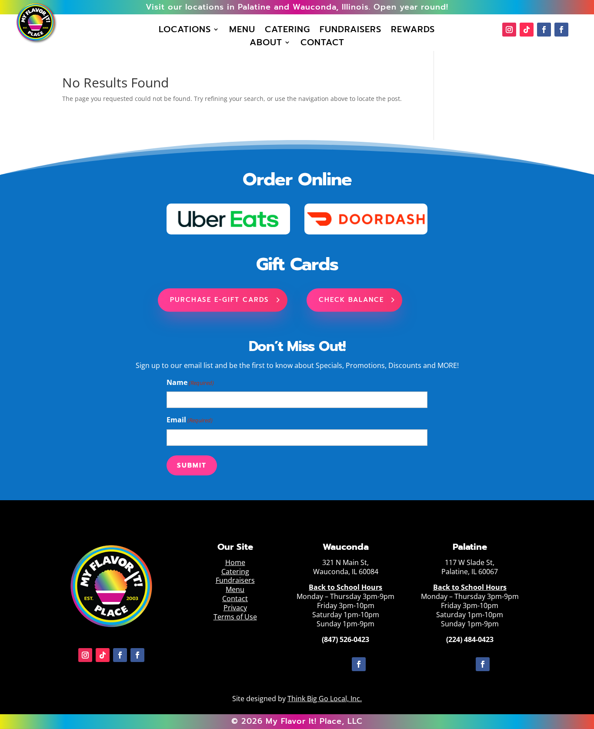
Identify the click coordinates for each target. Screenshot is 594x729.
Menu (242, 31)
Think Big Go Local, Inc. (324, 698)
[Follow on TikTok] (527, 30)
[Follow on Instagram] (509, 30)
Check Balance (351, 299)
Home (235, 562)
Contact (322, 44)
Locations (185, 31)
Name (190, 382)
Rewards (413, 31)
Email (190, 420)
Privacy (235, 607)
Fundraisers (350, 31)
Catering (287, 31)
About (266, 44)
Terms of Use (235, 617)
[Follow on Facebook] (544, 30)
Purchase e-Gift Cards (219, 299)
